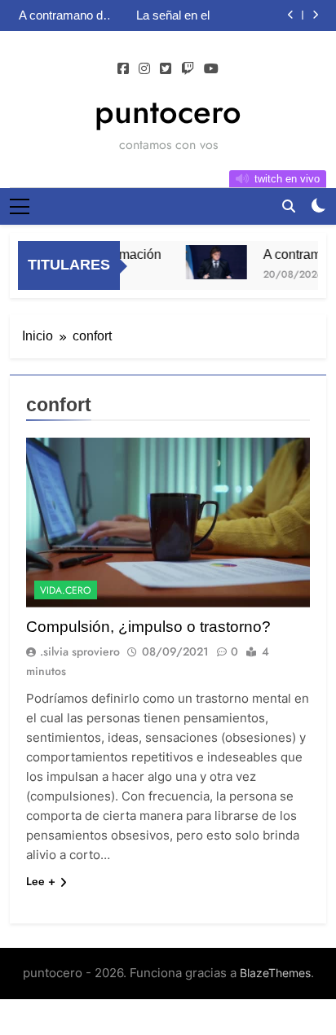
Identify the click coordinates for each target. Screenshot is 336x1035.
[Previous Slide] (291, 15)
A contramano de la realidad (64, 15)
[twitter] (165, 69)
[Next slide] (315, 15)
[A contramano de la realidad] (213, 262)
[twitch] (187, 69)
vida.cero (65, 590)
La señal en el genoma (173, 15)
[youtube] (211, 69)
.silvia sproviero (80, 651)
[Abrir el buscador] (288, 206)
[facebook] (123, 69)
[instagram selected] (144, 69)
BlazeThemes (275, 973)
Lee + (40, 881)
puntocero (168, 111)
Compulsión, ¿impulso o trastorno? (148, 626)
